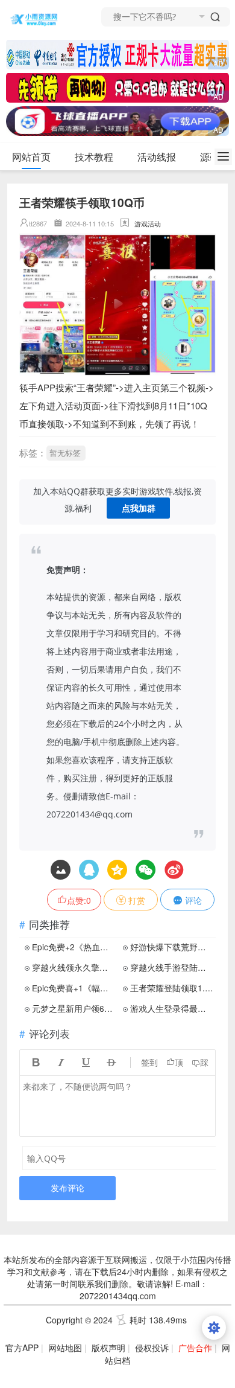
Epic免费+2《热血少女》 (73, 947)
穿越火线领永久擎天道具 (73, 967)
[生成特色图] (60, 870)
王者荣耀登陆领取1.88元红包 (171, 988)
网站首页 (31, 157)
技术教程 (94, 157)
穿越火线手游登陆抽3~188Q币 (171, 967)
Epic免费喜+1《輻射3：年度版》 (73, 988)
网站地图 (65, 1348)
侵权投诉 (152, 1348)
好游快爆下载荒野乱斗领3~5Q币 (171, 947)
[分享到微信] (145, 870)
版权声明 (108, 1348)
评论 (192, 900)
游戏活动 (147, 223)
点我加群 (138, 508)
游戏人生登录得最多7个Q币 (171, 1008)
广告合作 (195, 1348)
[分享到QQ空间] (89, 870)
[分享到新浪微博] (174, 870)
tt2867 (38, 223)
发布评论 (67, 1188)
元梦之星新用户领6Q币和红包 (73, 1008)
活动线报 (156, 157)
